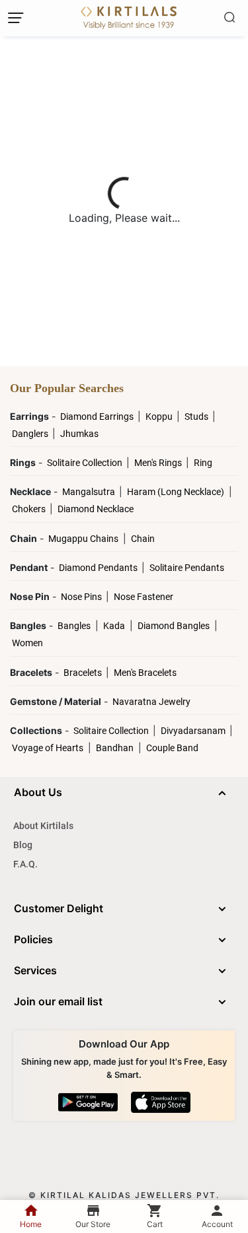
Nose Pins (82, 596)
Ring (203, 462)
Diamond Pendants (99, 567)
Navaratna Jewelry (151, 701)
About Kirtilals (43, 825)
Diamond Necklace (96, 509)
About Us (38, 792)
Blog (22, 845)
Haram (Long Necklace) (175, 491)
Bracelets (83, 672)
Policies (33, 939)
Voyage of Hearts (47, 748)
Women (27, 643)
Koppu (160, 416)
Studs (197, 416)
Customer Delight (58, 908)
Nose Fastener (143, 596)
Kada (114, 625)
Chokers (30, 509)
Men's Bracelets (145, 672)
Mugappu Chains (83, 538)
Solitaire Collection (85, 462)
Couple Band (172, 748)
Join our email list (58, 1001)
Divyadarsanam (194, 730)
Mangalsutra (89, 491)
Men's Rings (159, 462)
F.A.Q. (25, 864)
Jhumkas (79, 433)
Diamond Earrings (98, 416)
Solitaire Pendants (186, 567)
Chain (143, 538)
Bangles (74, 625)
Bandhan (115, 748)
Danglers (31, 433)
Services (35, 970)
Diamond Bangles (174, 625)
